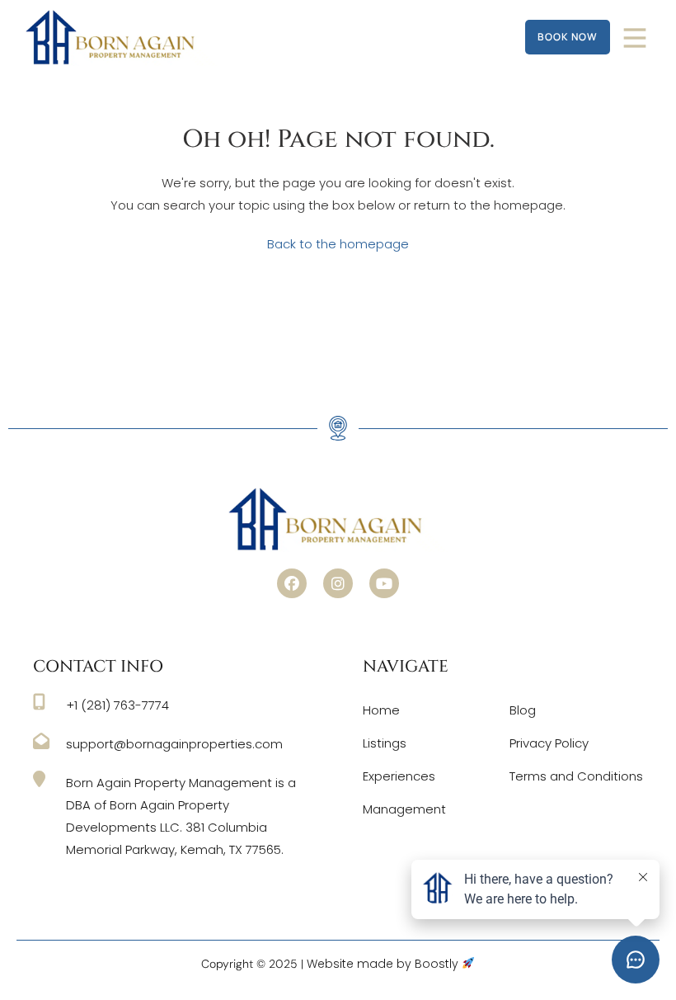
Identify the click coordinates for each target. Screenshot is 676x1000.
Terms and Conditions (576, 776)
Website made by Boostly (384, 963)
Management (404, 809)
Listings (384, 743)
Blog (522, 710)
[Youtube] (384, 583)
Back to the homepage (338, 243)
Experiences (399, 776)
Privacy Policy (549, 743)
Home (381, 710)
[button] (292, 583)
